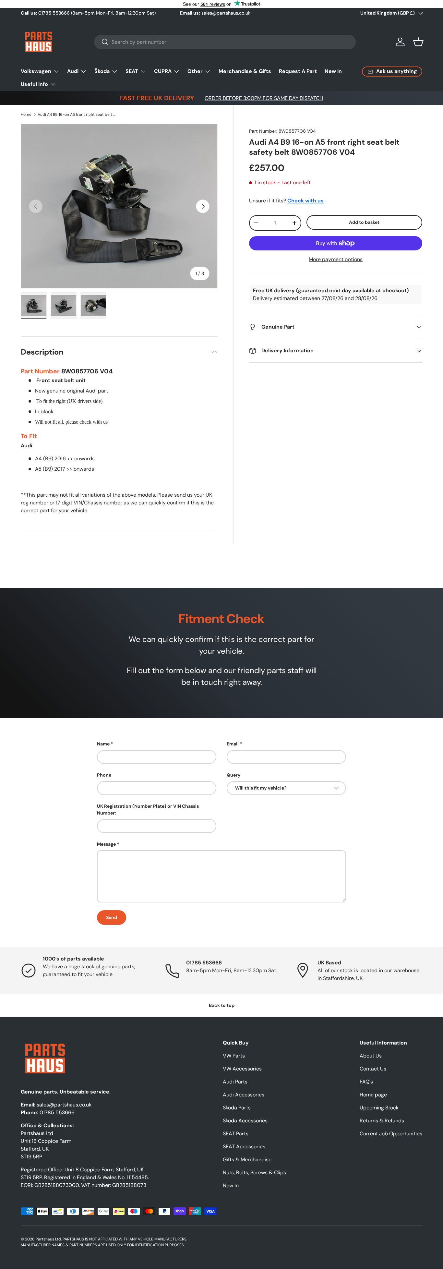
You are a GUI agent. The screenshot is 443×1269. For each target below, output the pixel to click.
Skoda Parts (237, 1107)
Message (106, 844)
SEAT (132, 71)
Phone (104, 775)
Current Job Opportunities (391, 1133)
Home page (373, 1094)
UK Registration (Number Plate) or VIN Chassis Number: (148, 809)
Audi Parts (235, 1081)
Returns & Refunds (382, 1120)
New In (333, 71)
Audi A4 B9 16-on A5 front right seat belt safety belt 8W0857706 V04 (76, 114)
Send (111, 917)
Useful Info (34, 84)
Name (103, 744)
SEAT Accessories (244, 1146)
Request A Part (298, 71)
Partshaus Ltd (48, 1239)
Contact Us (373, 1068)
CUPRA (163, 71)
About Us (371, 1055)
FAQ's (366, 1081)
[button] (418, 42)
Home (26, 114)
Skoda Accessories (245, 1120)
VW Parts (234, 1055)
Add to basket (364, 222)
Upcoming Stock (379, 1107)
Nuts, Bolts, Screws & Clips (254, 1172)
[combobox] (225, 42)
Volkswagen (36, 71)
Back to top (221, 1005)
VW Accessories (242, 1068)
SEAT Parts (235, 1133)
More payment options (336, 259)
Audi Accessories (243, 1094)
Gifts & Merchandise (247, 1159)
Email (233, 744)
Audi (72, 71)
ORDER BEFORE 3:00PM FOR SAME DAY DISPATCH (264, 98)
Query (234, 775)
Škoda (102, 71)
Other (195, 71)
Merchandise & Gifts (245, 71)
